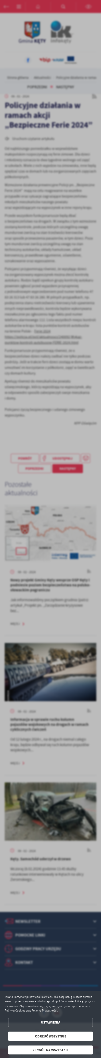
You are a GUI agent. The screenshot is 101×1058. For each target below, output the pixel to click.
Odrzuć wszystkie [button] (50, 1036)
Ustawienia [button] (50, 1022)
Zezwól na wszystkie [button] (51, 1049)
